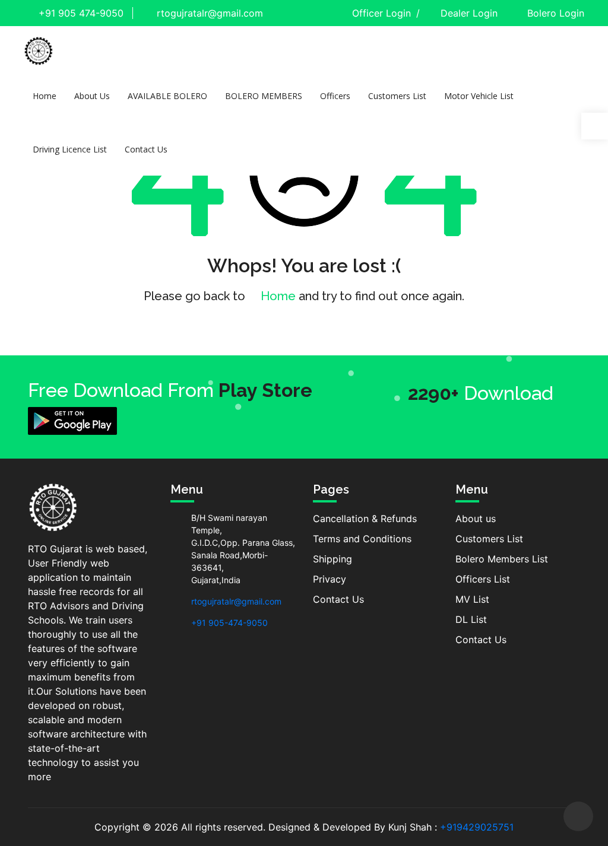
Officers (335, 95)
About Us (92, 95)
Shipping (332, 559)
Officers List (482, 579)
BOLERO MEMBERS (263, 95)
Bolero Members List (501, 559)
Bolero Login (555, 13)
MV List (472, 599)
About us (475, 518)
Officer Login (381, 13)
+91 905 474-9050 (80, 13)
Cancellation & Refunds (365, 518)
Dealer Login (469, 13)
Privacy (329, 579)
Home (44, 95)
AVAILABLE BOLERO (167, 95)
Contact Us (146, 149)
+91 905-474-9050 (229, 623)
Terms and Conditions (362, 539)
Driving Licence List (70, 149)
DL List (471, 619)
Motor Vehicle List (479, 95)
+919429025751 (477, 827)
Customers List (397, 95)
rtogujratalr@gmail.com (208, 13)
